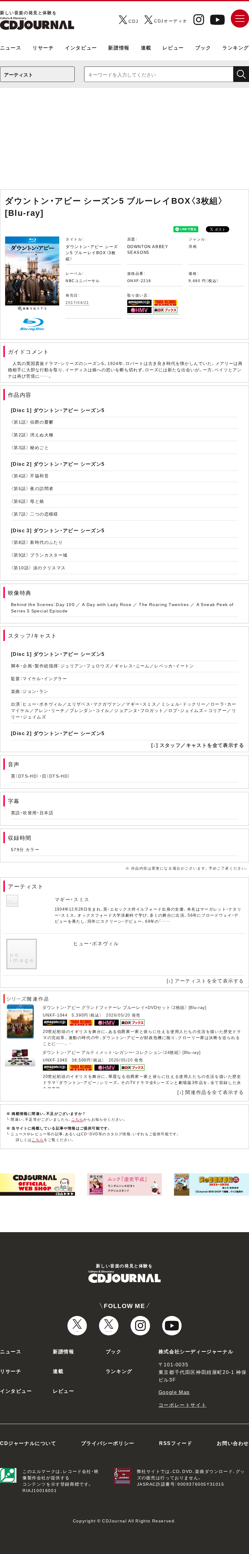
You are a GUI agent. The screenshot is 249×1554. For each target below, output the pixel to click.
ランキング (235, 47)
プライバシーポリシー (108, 1443)
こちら (77, 1119)
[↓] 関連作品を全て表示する (210, 1092)
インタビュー (81, 47)
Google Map (174, 1392)
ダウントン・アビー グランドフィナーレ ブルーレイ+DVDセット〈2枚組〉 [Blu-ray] (124, 1007)
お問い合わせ (233, 1443)
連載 (146, 47)
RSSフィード (175, 1443)
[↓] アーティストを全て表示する (205, 980)
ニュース (10, 47)
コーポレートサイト (182, 1404)
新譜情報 (118, 47)
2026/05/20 (118, 1015)
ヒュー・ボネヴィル (96, 943)
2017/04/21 (77, 302)
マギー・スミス (72, 899)
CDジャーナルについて (28, 1443)
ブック (203, 47)
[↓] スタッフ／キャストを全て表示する (197, 744)
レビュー (173, 47)
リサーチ (43, 47)
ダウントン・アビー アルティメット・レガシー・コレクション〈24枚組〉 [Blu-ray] (121, 1052)
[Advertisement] (124, 141)
